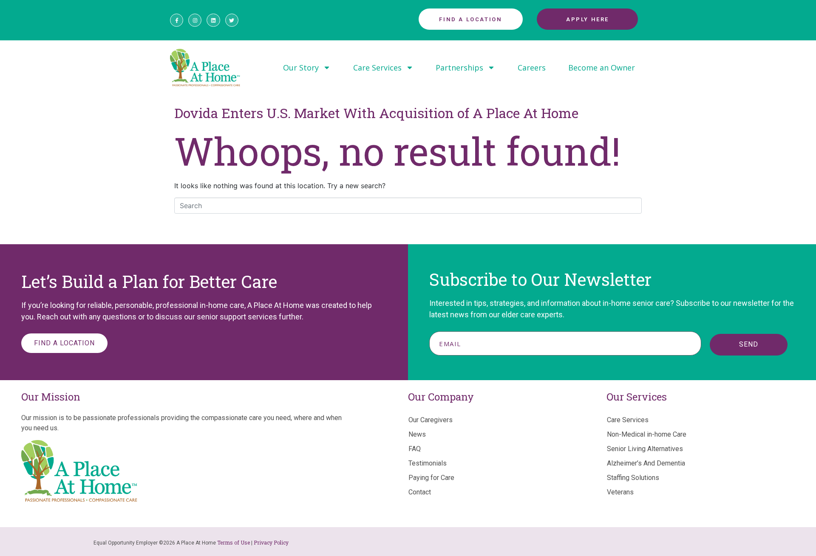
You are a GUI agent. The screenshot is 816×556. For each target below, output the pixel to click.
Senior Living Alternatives (645, 449)
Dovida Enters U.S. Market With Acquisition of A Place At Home (376, 113)
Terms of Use (233, 542)
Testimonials (427, 463)
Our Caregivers (430, 420)
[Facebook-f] (176, 20)
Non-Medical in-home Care (646, 434)
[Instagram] (194, 20)
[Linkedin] (213, 20)
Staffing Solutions (633, 478)
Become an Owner (601, 67)
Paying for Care (431, 478)
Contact (419, 492)
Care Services (377, 67)
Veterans (620, 492)
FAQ (414, 449)
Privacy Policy (271, 542)
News (417, 434)
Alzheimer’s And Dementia (646, 463)
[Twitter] (231, 20)
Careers (532, 67)
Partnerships (459, 67)
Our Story (301, 67)
